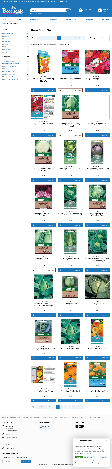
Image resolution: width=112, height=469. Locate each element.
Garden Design (27, 1)
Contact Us (106, 19)
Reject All (103, 457)
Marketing (96, 463)
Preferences (96, 461)
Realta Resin (53, 1)
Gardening (53, 19)
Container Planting (18, 1)
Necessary (79, 461)
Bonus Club (5, 1)
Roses (19, 19)
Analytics (79, 463)
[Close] (106, 441)
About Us (11, 1)
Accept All (79, 457)
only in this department (36, 13)
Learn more (88, 453)
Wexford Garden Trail (44, 1)
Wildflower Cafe (35, 1)
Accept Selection (89, 457)
